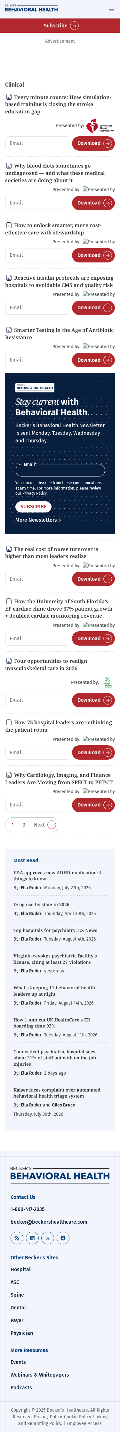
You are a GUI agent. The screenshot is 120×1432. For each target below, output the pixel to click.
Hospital (21, 1269)
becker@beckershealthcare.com (49, 1222)
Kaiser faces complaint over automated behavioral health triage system (56, 1093)
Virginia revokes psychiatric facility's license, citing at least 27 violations (55, 959)
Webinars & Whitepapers (40, 1375)
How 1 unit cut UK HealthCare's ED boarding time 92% (52, 1023)
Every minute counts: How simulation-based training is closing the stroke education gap (58, 104)
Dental (18, 1308)
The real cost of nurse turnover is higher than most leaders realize (51, 553)
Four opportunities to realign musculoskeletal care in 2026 (46, 664)
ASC (15, 1282)
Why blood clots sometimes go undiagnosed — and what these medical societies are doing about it (55, 172)
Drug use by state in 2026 (42, 904)
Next (39, 825)
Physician (22, 1333)
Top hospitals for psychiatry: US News (55, 930)
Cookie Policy (77, 1417)
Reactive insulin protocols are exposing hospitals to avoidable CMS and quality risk (59, 281)
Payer (17, 1320)
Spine (17, 1295)
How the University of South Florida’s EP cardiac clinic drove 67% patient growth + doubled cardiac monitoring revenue (58, 608)
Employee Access (84, 1423)
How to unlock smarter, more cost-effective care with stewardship (53, 229)
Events (18, 1362)
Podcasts (21, 1388)
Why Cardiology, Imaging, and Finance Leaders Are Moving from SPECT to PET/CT (59, 778)
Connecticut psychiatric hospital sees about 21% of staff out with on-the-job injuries (54, 1058)
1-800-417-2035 (27, 1209)
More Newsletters (36, 520)
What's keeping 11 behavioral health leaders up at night (54, 990)
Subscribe (56, 26)
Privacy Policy (34, 493)
